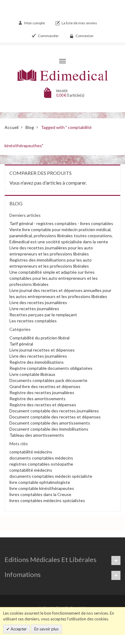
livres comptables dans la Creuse (40, 494)
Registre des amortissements (37, 398)
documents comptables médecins (41, 457)
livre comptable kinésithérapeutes (41, 488)
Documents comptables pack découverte (48, 380)
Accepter (18, 628)
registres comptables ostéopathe (41, 464)
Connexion (84, 35)
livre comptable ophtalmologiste (39, 482)
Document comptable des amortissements (49, 422)
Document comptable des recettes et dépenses (55, 416)
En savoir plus (46, 628)
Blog (29, 127)
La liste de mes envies (79, 23)
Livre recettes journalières (34, 308)
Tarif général (21, 343)
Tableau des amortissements (36, 435)
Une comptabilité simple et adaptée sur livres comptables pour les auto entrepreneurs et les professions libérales (53, 278)
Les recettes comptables (33, 320)
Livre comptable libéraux (32, 374)
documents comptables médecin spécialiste (50, 476)
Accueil (12, 127)
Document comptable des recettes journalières (54, 410)
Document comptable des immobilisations (48, 429)
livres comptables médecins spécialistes (47, 500)
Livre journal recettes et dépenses (42, 349)
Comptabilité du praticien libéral (39, 337)
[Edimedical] (62, 75)
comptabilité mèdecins (30, 451)
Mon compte (34, 23)
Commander (48, 35)
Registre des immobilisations (36, 362)
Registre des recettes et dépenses (42, 404)
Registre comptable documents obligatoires (51, 368)
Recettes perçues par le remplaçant (43, 314)
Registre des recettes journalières (41, 392)
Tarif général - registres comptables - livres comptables (61, 223)
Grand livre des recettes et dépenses (44, 386)
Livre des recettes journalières (38, 302)
